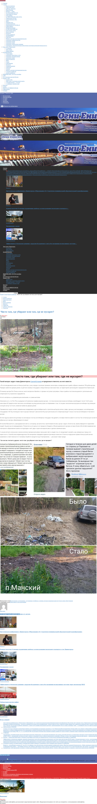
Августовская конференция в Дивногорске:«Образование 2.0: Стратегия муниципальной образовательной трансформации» (47, 191)
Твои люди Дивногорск (9, 47)
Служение (8, 48)
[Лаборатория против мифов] (8, 697)
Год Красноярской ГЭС (12, 12)
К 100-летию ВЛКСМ (11, 29)
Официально (6, 89)
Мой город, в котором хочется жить (15, 81)
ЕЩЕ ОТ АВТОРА (25, 614)
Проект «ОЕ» (6, 78)
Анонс (4, 86)
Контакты (5, 101)
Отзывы (5, 90)
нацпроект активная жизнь (13, 56)
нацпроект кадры (10, 41)
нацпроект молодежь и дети (13, 55)
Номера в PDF (6, 768)
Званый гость (9, 22)
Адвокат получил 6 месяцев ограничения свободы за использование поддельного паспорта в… (37, 208)
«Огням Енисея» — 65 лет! (13, 82)
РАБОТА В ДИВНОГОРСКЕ (10, 88)
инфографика (9, 26)
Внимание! (3, 796)
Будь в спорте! (4, 719)
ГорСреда (8, 37)
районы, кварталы (10, 8)
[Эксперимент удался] (14, 221)
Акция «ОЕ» (9, 79)
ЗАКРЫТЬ (3, 0)
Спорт (7, 62)
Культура (8, 33)
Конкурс (5, 85)
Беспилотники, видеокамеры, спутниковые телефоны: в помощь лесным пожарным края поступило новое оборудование (41, 600)
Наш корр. (4, 315)
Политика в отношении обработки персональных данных (18, 774)
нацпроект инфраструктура (13, 40)
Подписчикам (6, 96)
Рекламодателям (7, 97)
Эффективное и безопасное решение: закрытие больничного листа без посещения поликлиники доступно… (41, 243)
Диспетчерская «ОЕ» (11, 19)
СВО (4, 75)
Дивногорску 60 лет (11, 18)
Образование (9, 63)
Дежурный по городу (11, 14)
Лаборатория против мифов (9, 702)
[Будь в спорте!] (8, 715)
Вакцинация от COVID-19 (13, 25)
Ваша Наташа (9, 10)
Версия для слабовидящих (10, 106)
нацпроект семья (10, 43)
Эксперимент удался (12, 226)
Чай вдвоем (9, 49)
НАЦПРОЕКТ (10, 36)
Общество (5, 305)
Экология (8, 67)
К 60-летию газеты (11, 30)
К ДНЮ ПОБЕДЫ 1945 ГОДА (14, 17)
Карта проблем (10, 32)
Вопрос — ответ (10, 11)
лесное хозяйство (10, 34)
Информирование (10, 27)
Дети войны (9, 15)
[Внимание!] (12, 792)
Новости (8, 188)
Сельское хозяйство (11, 71)
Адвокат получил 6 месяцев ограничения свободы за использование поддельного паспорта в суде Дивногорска (36, 649)
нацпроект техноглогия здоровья (14, 44)
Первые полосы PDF (11, 770)
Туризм (8, 68)
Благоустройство (10, 6)
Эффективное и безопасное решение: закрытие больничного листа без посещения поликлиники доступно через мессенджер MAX (42, 684)
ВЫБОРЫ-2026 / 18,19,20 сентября (12, 74)
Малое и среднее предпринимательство (16, 38)
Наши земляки (10, 51)
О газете (5, 98)
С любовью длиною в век (12, 84)
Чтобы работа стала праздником (18, 602)
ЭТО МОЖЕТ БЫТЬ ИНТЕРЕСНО (10, 614)
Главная (5, 3)
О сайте (5, 100)
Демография (9, 53)
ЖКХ (7, 21)
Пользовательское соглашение (11, 775)
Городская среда (10, 7)
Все (7, 170)
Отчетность (6, 102)
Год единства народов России (10, 77)
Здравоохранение (10, 23)
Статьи (5, 4)
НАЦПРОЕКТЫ (7, 52)
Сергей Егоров (35, 381)
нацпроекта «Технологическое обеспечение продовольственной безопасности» (26, 45)
